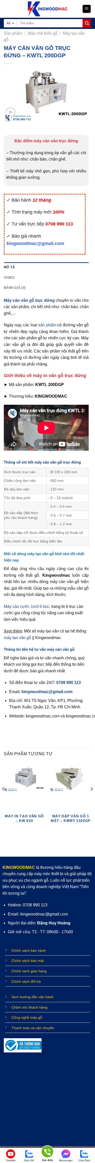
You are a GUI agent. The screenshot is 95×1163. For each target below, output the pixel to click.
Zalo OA (29, 1160)
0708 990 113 (68, 682)
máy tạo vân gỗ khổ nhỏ (48, 554)
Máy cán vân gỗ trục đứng (29, 300)
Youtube (11, 1160)
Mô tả (9, 267)
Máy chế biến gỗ (43, 33)
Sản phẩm (13, 33)
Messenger (66, 1160)
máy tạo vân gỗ (17, 638)
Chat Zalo (84, 1160)
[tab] (46, 267)
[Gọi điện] (47, 1152)
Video (9, 277)
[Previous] (3, 799)
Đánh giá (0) (14, 288)
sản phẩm (47, 325)
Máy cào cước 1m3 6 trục (26, 606)
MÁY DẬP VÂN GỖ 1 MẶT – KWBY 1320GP (70, 818)
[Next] (91, 799)
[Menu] (87, 9)
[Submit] (87, 23)
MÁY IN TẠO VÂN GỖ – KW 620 (24, 818)
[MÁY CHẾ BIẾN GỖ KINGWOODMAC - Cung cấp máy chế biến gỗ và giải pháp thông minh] (47, 9)
